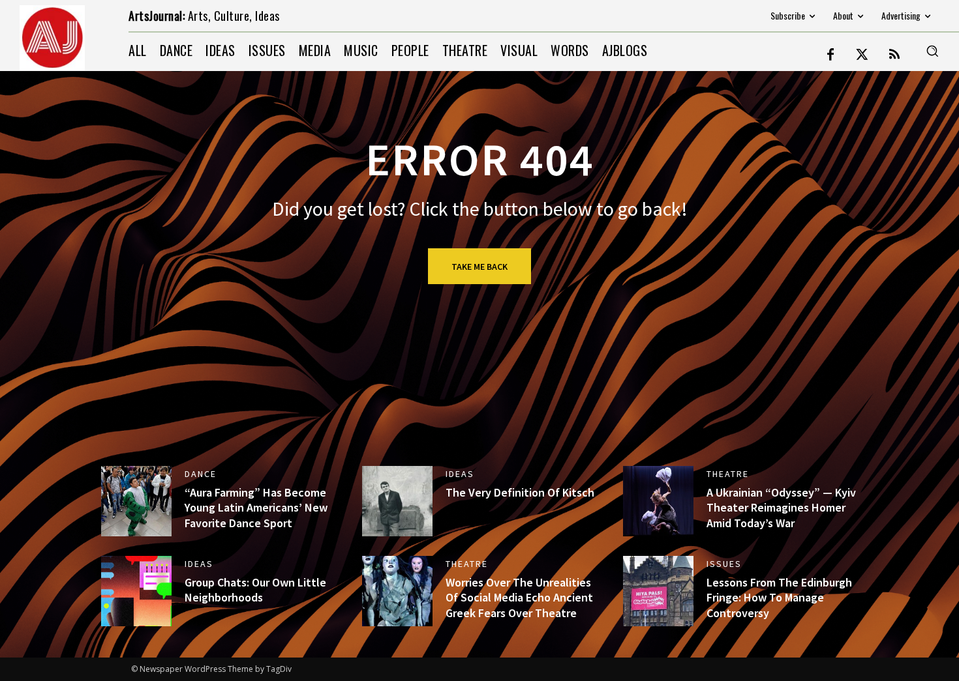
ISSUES (724, 563)
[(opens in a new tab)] (136, 501)
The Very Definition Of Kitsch (520, 492)
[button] (932, 50)
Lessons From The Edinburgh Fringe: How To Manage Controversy (779, 597)
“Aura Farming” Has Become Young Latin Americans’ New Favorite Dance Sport (256, 507)
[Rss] (894, 55)
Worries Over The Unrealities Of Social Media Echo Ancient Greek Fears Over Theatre (519, 597)
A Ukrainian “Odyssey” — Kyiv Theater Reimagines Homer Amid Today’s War (781, 507)
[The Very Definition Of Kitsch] (397, 501)
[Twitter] (862, 55)
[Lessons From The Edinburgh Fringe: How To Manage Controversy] (658, 591)
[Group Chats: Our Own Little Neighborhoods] (136, 591)
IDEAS (460, 473)
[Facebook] (830, 55)
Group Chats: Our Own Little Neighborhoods (255, 590)
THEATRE (728, 473)
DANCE (201, 473)
